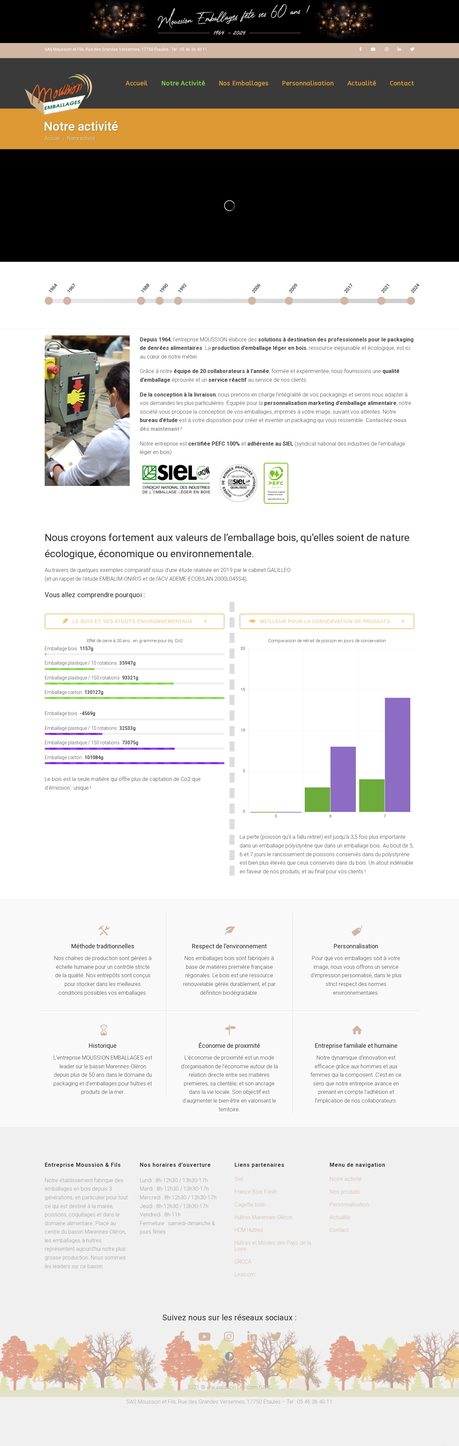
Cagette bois (250, 1204)
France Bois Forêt (256, 1192)
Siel (239, 1179)
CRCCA (243, 1261)
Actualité (361, 83)
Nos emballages (244, 83)
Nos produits (345, 1192)
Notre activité (183, 83)
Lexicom (245, 1274)
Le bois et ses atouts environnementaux (132, 621)
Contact (402, 83)
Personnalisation (308, 83)
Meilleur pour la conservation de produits (324, 621)
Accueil (137, 83)
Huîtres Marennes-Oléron (263, 1217)
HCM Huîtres (249, 1230)
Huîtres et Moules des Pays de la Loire (273, 1246)
